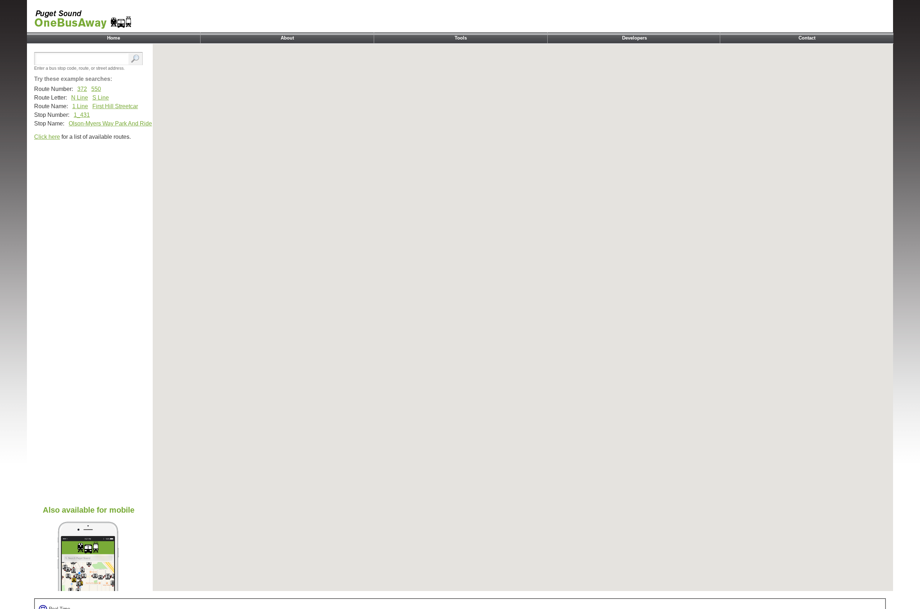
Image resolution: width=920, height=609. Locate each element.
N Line (79, 98)
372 (82, 89)
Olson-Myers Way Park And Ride (110, 123)
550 (96, 89)
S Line (100, 98)
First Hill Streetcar (115, 106)
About (287, 38)
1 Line (80, 106)
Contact (807, 38)
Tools (461, 38)
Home (113, 38)
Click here (47, 137)
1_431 (82, 115)
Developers (634, 38)
